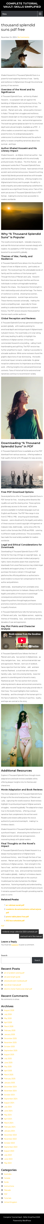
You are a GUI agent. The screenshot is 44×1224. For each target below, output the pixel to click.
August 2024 (9, 1103)
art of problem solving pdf (14, 973)
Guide (6, 1182)
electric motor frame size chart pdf (18, 989)
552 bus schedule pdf (15, 920)
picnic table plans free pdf (17, 916)
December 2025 (10, 1038)
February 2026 (9, 1030)
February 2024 (10, 1127)
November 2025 (10, 1042)
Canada (7, 1178)
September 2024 (10, 1099)
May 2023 (8, 1163)
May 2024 (8, 1115)
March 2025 (8, 1074)
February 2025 (9, 1078)
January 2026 (9, 1034)
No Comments (23, 37)
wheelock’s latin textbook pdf (15, 981)
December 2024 (10, 1086)
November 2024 (10, 1090)
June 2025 (8, 1062)
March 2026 (8, 1026)
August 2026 (9, 1010)
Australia (7, 1174)
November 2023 (10, 1139)
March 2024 (8, 1123)
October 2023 (9, 1143)
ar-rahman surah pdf (15, 905)
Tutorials (7, 1198)
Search (4, 955)
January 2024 (9, 1131)
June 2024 (8, 1111)
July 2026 (8, 1014)
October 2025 (9, 1046)
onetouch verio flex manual (31, 936)
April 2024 (8, 1119)
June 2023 (8, 1159)
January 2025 (9, 1082)
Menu (4, 14)
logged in (14, 945)
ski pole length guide (12, 977)
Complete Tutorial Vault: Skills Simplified (22, 5)
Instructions (9, 1186)
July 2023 (8, 1155)
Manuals (7, 1190)
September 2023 (10, 1147)
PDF (2, 926)
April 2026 (8, 1022)
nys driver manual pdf (12, 985)
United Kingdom (10, 1202)
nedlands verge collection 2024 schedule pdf (20, 932)
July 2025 (8, 1058)
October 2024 (9, 1095)
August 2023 (9, 1151)
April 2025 (8, 1070)
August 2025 (9, 1054)
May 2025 (8, 1066)
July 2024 (8, 1107)
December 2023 (10, 1135)
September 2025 (10, 1050)
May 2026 (8, 1018)
